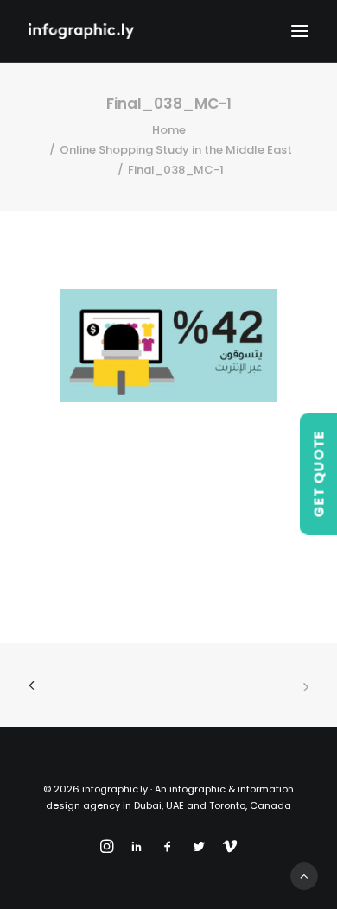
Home (169, 130)
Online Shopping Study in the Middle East (176, 150)
